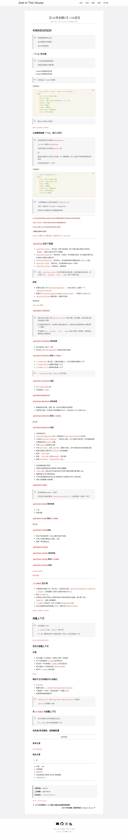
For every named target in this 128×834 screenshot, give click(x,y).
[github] (62, 824)
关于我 (105, 3)
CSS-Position (42, 801)
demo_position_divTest (41, 127)
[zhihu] (66, 824)
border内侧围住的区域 (44, 71)
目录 (99, 3)
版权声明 (39, 772)
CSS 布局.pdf (37, 749)
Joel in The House (30, 3)
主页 (81, 3)
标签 (93, 3)
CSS (59, 21)
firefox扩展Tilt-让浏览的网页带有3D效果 (46, 227)
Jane (73, 829)
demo (35, 674)
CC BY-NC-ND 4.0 (48, 795)
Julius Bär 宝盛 (38, 305)
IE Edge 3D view (63, 202)
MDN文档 (39, 685)
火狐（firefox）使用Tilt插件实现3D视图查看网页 (49, 222)
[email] (57, 824)
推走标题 (36, 575)
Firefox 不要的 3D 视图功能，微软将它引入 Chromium (51, 236)
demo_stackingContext (41, 640)
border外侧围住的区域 (44, 74)
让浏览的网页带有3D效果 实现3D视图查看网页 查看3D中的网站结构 (56, 218)
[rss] (70, 824)
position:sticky (37, 571)
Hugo (63, 829)
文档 (87, 3)
